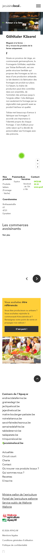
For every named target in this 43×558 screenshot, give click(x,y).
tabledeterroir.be (11, 431)
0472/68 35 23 (37, 183)
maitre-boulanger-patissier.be (18, 414)
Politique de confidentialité (14, 545)
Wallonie (7, 507)
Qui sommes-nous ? (13, 473)
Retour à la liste (14, 22)
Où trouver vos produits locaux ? (20, 468)
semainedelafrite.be (13, 427)
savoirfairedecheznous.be (16, 422)
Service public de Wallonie (17, 503)
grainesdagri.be (11, 402)
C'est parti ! (21, 329)
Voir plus (6, 235)
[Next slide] (37, 279)
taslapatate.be (10, 435)
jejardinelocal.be (11, 410)
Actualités (7, 452)
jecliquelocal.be (11, 406)
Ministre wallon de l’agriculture (19, 494)
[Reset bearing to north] (37, 167)
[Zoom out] (37, 163)
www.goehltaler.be (37, 187)
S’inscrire (7, 481)
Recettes (7, 477)
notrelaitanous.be (12, 418)
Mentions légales (10, 535)
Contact (6, 464)
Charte (6, 460)
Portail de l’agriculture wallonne (20, 498)
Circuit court (9, 456)
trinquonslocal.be (12, 439)
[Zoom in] (37, 160)
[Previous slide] (27, 279)
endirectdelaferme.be (14, 398)
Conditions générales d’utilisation (17, 540)
